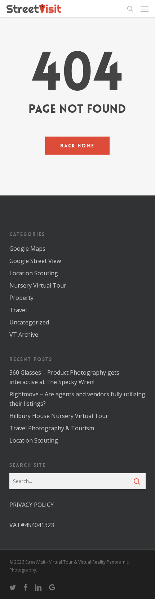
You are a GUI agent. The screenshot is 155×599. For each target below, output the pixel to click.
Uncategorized (29, 322)
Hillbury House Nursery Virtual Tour (58, 416)
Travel (18, 310)
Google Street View (35, 261)
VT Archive (23, 335)
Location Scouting (33, 273)
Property (21, 298)
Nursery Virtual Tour (37, 285)
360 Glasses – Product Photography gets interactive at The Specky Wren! (64, 377)
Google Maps (27, 249)
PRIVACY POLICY (31, 505)
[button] (145, 8)
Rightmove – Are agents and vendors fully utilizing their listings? (77, 399)
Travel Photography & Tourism (51, 428)
